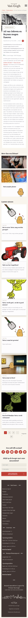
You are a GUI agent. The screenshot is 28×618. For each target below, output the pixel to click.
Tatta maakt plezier (7, 499)
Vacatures (4, 515)
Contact (4, 505)
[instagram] (7, 452)
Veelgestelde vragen (7, 513)
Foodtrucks (5, 494)
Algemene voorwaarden (14, 609)
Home (3, 10)
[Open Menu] (26, 5)
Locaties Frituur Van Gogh (8, 510)
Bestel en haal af (6, 489)
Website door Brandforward (14, 612)
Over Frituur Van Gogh (7, 507)
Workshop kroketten (7, 497)
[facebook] (3, 452)
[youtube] (12, 452)
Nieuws (4, 518)
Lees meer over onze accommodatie (14, 590)
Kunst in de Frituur (6, 502)
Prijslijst (4, 491)
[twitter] (16, 452)
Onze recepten (6, 521)
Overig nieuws (9, 10)
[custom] (20, 452)
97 (11, 436)
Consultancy (5, 524)
